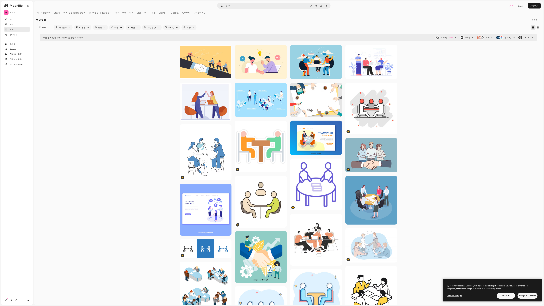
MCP (487, 37)
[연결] (6, 300)
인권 (139, 12)
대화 (131, 12)
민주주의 (186, 12)
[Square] (538, 27)
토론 (154, 12)
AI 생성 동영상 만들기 (76, 12)
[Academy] (11, 300)
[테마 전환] (16, 300)
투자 (146, 12)
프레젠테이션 (199, 12)
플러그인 (508, 37)
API (524, 37)
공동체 (162, 12)
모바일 (467, 37)
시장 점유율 (173, 12)
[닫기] (533, 37)
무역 (124, 12)
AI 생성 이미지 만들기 (50, 12)
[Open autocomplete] (221, 6)
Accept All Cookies (527, 295)
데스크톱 (446, 37)
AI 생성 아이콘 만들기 (101, 12)
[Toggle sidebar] (28, 5)
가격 (511, 5)
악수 (117, 12)
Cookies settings (454, 295)
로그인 (521, 5)
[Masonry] (533, 27)
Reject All (506, 295)
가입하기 (534, 5)
